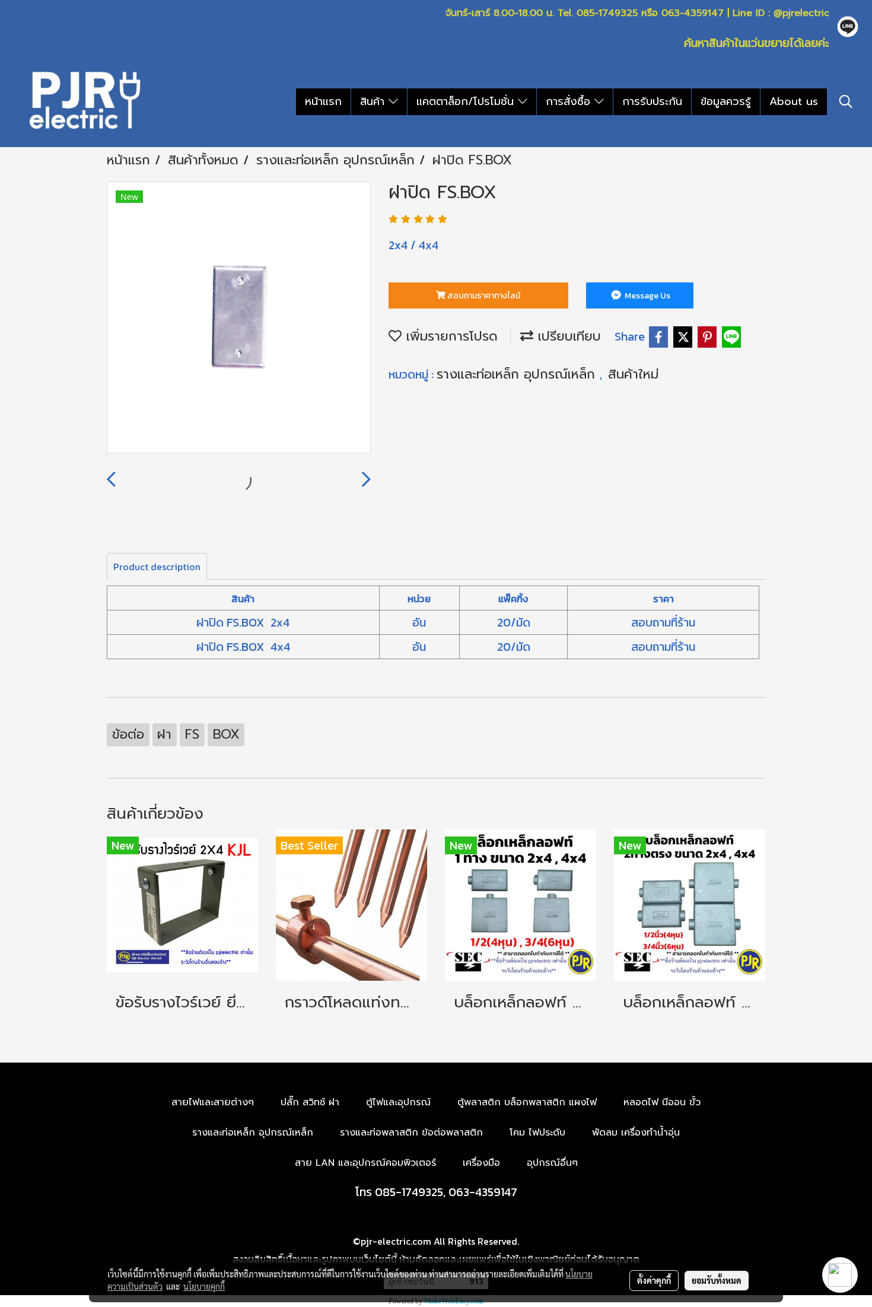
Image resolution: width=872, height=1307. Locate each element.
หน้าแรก (323, 101)
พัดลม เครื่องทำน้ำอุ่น (636, 1132)
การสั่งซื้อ (570, 101)
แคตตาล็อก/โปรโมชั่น (467, 101)
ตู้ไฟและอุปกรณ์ (398, 1102)
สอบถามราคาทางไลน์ (482, 296)
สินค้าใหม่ (633, 374)
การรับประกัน (652, 101)
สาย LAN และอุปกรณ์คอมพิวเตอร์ (365, 1163)
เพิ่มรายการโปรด (450, 336)
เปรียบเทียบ (567, 336)
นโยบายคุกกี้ (204, 1286)
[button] (846, 101)
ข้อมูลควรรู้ (726, 101)
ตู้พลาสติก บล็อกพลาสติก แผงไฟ (527, 1102)
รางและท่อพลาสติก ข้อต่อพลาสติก (411, 1132)
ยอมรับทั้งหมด (716, 1280)
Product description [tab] (157, 566)
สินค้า (374, 101)
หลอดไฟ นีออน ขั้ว (662, 1102)
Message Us (646, 296)
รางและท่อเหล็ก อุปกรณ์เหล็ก (518, 374)
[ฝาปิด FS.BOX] (238, 318)
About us (793, 101)
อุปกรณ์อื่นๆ (552, 1163)
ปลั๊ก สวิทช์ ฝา (310, 1102)
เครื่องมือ (481, 1163)
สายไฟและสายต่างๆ (212, 1102)
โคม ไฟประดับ (537, 1132)
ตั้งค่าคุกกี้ (654, 1280)
